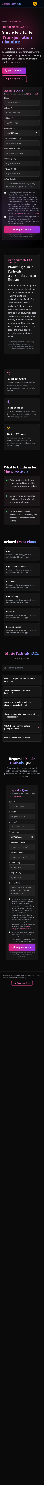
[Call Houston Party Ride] (35, 4)
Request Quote (12, 78)
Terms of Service (33, 213)
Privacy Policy (19, 213)
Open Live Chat (23, 983)
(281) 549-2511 (15, 70)
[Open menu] (40, 4)
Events (4, 22)
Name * (7, 98)
